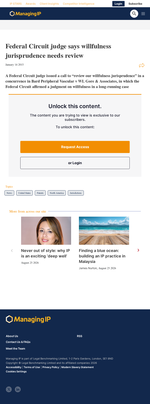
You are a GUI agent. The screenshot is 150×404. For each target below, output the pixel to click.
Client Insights (49, 3)
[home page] (25, 13)
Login (118, 3)
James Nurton (88, 268)
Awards (31, 3)
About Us (12, 336)
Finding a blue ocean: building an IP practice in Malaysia (102, 256)
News (9, 192)
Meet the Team (15, 348)
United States (24, 192)
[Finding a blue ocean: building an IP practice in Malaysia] (104, 231)
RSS (79, 336)
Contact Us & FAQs (18, 342)
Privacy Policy (50, 367)
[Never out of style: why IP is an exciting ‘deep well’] (46, 231)
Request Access (75, 147)
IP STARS (16, 3)
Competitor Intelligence (78, 3)
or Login (75, 163)
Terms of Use (32, 367)
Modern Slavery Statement (77, 367)
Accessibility (13, 367)
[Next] (138, 250)
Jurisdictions (76, 192)
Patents (40, 192)
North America (57, 192)
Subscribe (135, 3)
